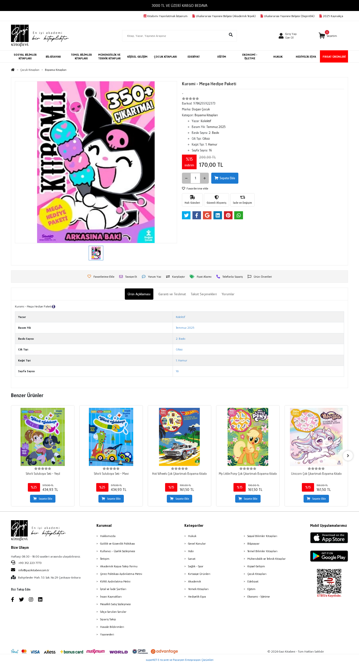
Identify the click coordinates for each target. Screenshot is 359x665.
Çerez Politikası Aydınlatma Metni (121, 574)
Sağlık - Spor (195, 566)
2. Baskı (180, 338)
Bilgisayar (253, 543)
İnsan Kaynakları (111, 596)
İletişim (104, 558)
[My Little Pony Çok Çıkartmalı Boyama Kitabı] (248, 437)
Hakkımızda (108, 536)
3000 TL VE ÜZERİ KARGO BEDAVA (179, 5)
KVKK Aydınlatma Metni (115, 581)
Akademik (194, 581)
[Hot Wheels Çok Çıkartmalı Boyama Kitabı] (179, 437)
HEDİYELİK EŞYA (306, 56)
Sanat (191, 558)
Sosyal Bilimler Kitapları (262, 536)
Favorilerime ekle (197, 188)
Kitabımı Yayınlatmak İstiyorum (167, 16)
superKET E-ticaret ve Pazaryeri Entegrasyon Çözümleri (179, 660)
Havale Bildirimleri (112, 627)
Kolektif (180, 317)
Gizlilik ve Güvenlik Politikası (117, 543)
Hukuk (192, 536)
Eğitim (251, 589)
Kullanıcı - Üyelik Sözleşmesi (117, 551)
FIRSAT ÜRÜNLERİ (334, 56)
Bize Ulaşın (20, 547)
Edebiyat (252, 581)
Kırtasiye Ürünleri (199, 574)
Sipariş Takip (108, 619)
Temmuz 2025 (185, 327)
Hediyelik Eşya (197, 596)
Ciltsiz (179, 349)
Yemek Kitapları (198, 589)
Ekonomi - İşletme (258, 596)
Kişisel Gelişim (256, 566)
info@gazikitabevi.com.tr (33, 570)
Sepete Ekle (227, 178)
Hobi (191, 551)
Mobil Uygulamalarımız (328, 525)
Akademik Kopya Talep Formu (118, 566)
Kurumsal (104, 525)
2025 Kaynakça (333, 16)
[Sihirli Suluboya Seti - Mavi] (111, 437)
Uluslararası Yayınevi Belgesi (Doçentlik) (289, 16)
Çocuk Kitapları (256, 574)
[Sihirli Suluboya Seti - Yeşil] (43, 437)
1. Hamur (181, 360)
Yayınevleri (107, 634)
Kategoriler (193, 525)
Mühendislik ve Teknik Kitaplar (266, 558)
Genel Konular (197, 543)
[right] (348, 455)
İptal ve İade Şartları (113, 589)
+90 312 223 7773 (30, 563)
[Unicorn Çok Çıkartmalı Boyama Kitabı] (316, 437)
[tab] (139, 294)
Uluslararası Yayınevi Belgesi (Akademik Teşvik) (226, 16)
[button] (328, 35)
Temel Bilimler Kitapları (262, 551)
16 (177, 371)
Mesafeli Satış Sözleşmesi (115, 604)
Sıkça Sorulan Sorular (113, 611)
